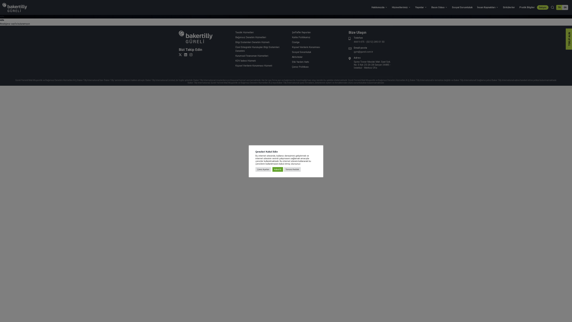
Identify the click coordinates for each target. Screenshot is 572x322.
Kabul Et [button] (277, 169)
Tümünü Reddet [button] (292, 169)
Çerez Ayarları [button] (263, 169)
